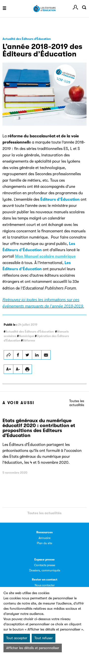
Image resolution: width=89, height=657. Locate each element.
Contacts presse (44, 565)
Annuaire (44, 538)
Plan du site (44, 543)
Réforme (29, 340)
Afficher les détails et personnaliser (32, 648)
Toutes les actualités (76, 403)
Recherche (84, 7)
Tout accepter (16, 638)
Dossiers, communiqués (44, 570)
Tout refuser (43, 638)
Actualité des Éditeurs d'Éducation (29, 331)
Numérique (26, 336)
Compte (75, 7)
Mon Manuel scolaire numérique (45, 256)
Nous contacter (45, 585)
